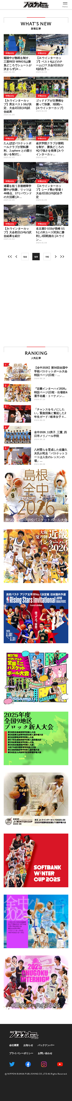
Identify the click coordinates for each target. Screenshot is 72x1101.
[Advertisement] (36, 303)
